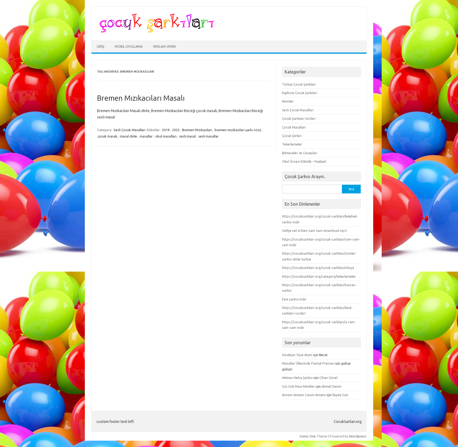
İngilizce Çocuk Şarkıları (299, 93)
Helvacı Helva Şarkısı (297, 377)
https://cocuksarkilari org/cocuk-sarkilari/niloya (318, 267)
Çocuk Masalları (294, 127)
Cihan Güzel (328, 377)
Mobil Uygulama (129, 46)
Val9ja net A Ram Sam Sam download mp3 (314, 230)
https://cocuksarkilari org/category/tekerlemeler (319, 276)
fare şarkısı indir (294, 299)
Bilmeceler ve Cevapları (299, 153)
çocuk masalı (107, 136)
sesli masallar (208, 136)
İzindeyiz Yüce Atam (297, 355)
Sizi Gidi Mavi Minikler (298, 386)
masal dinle (128, 136)
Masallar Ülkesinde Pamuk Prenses (308, 363)
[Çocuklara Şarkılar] (155, 31)
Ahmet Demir (332, 386)
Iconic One (308, 436)
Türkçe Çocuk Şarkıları (299, 84)
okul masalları (166, 136)
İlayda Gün (340, 395)
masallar (146, 136)
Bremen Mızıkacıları (197, 130)
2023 (175, 130)
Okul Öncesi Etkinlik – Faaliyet (304, 161)
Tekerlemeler (292, 144)
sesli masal (187, 136)
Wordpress (357, 436)
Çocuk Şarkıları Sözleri (299, 118)
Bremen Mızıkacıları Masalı (141, 98)
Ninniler (288, 101)
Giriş (100, 46)
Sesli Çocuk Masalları (129, 130)
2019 (165, 130)
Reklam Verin (164, 46)
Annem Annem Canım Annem (304, 395)
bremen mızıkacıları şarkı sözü (238, 130)
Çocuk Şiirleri (292, 136)
